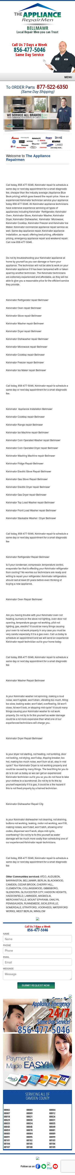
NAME (6, 933)
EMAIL (6, 956)
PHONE (7, 945)
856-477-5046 (29, 50)
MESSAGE (8, 968)
